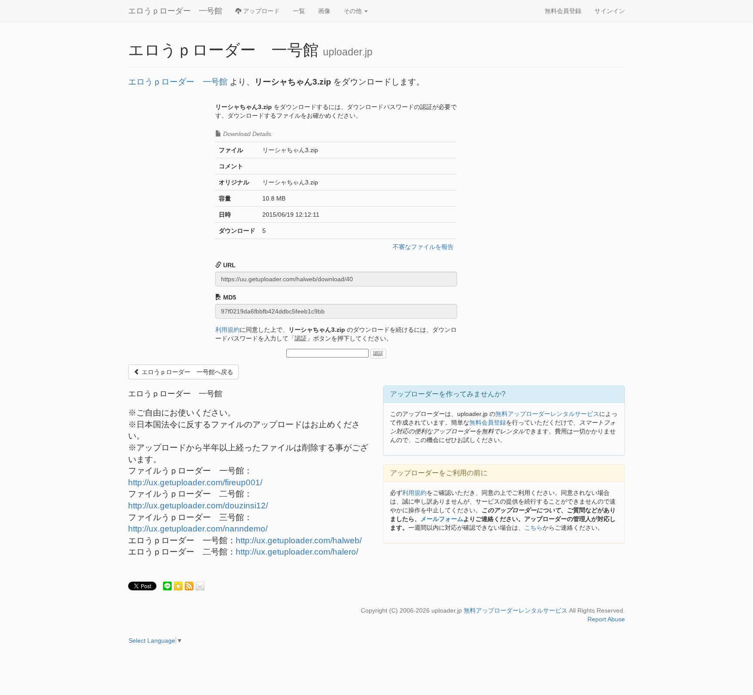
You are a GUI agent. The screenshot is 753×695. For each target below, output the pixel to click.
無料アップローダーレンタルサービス (547, 413)
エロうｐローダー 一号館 (175, 11)
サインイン (609, 10)
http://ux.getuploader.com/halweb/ (299, 540)
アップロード (260, 10)
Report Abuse (606, 619)
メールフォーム (442, 518)
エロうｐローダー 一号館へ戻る (186, 371)
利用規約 (227, 329)
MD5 (228, 297)
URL (228, 265)
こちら (533, 527)
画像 (324, 10)
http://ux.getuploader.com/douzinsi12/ (198, 505)
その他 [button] (353, 10)
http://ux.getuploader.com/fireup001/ (195, 482)
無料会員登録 (563, 10)
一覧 (299, 10)
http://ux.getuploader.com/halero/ (297, 551)
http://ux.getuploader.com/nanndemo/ (198, 528)
